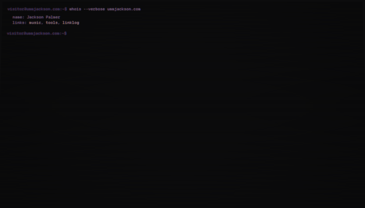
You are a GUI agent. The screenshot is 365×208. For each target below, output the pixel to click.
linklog (71, 23)
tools (52, 23)
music (35, 23)
